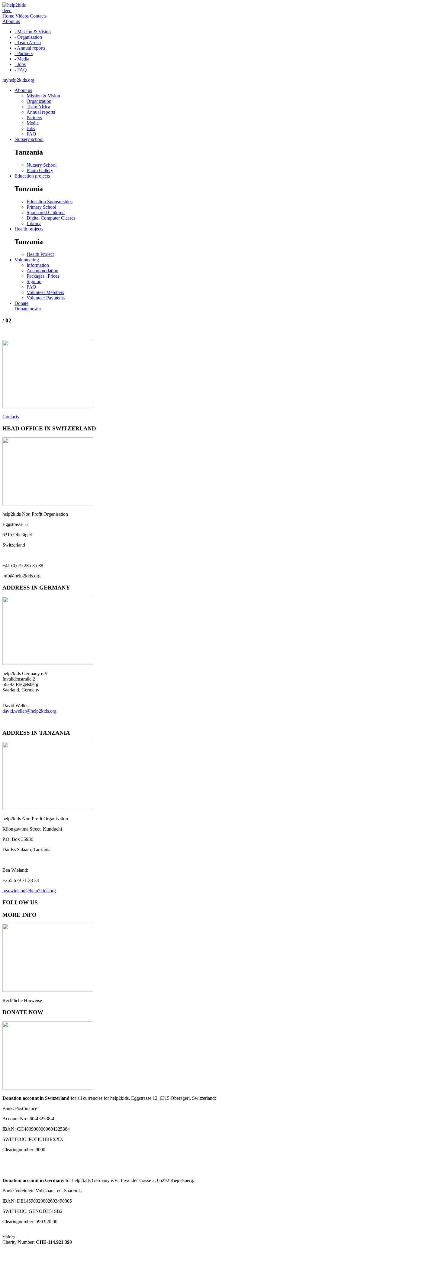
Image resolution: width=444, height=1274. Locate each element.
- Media (21, 58)
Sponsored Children (46, 212)
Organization (39, 101)
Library (34, 223)
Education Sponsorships (49, 201)
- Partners (23, 53)
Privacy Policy (12, 1245)
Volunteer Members (45, 292)
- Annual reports (29, 48)
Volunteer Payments (46, 297)
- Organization (28, 37)
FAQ (31, 133)
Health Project (40, 254)
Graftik (21, 1237)
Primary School (41, 207)
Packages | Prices (43, 276)
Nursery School (41, 165)
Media (33, 123)
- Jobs (20, 64)
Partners (34, 117)
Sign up (34, 281)
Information (38, 265)
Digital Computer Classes (51, 217)
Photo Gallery (40, 170)
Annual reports (41, 112)
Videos (22, 15)
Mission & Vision (43, 95)
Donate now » (28, 308)
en (9, 10)
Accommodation (42, 270)
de (4, 10)
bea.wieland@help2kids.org (29, 890)
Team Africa (38, 106)
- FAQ (20, 69)
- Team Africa (27, 42)
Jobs (31, 128)
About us (11, 21)
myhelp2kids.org (18, 80)
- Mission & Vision (32, 31)
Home (8, 15)
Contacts (38, 15)
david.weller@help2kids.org (29, 711)
